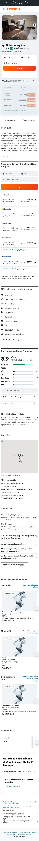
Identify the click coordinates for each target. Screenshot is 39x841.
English (21, 4)
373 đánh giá (24, 48)
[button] (36, 3)
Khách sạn (14, 832)
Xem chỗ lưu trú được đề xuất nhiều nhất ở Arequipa (29, 679)
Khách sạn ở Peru (11, 834)
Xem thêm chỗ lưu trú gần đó (30, 586)
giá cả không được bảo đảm (11, 807)
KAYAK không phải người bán (13, 814)
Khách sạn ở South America (27, 832)
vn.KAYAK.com (5, 832)
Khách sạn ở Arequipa (13, 786)
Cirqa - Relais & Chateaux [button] (10, 705)
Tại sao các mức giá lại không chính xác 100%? (17, 822)
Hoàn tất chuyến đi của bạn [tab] (14, 772)
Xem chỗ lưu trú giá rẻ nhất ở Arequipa (30, 632)
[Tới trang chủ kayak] (13, 9)
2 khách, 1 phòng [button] (10, 63)
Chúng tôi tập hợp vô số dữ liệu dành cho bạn (18, 818)
